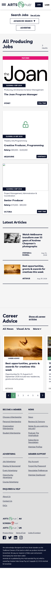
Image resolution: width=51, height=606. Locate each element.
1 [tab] (13, 395)
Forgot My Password (37, 466)
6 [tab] (37, 395)
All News (8, 328)
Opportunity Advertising (8, 476)
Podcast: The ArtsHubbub (33, 434)
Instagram (21, 537)
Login (47, 5)
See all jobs (35, 15)
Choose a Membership (12, 417)
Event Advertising (10, 470)
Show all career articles (37, 318)
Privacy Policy (8, 533)
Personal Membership (12, 421)
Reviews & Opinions (36, 421)
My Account (33, 461)
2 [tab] (18, 395)
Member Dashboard (36, 475)
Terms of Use (20, 533)
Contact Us (7, 501)
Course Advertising (10, 482)
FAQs (5, 505)
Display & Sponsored (11, 466)
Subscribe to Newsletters (33, 441)
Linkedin (15, 537)
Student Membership (11, 433)
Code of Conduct (34, 533)
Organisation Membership (8, 427)
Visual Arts (23, 328)
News (30, 417)
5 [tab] (32, 395)
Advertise (25, 28)
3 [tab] (23, 395)
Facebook (4, 537)
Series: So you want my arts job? (38, 427)
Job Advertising (9, 461)
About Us (6, 496)
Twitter (10, 537)
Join (39, 5)
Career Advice (10, 318)
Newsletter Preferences (38, 470)
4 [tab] (28, 395)
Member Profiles (35, 447)
